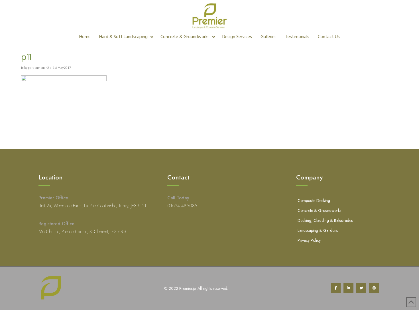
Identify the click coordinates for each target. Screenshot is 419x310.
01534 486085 (182, 205)
